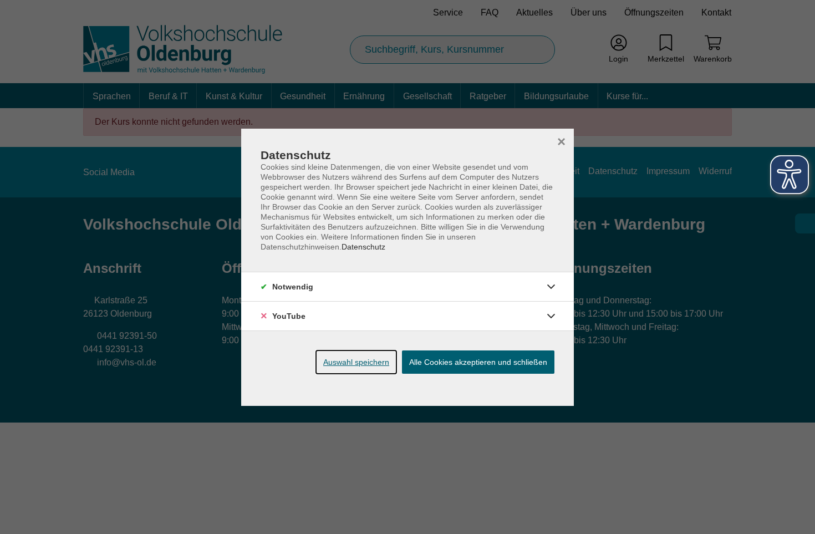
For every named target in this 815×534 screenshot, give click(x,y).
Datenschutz (363, 246)
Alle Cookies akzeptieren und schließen (478, 362)
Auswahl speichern (356, 362)
